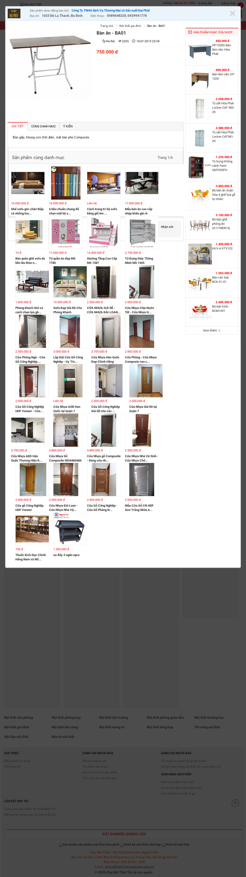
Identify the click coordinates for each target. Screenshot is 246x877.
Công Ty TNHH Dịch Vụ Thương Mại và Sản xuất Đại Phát (111, 10)
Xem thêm (210, 330)
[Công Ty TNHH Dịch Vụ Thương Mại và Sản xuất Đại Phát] (17, 14)
